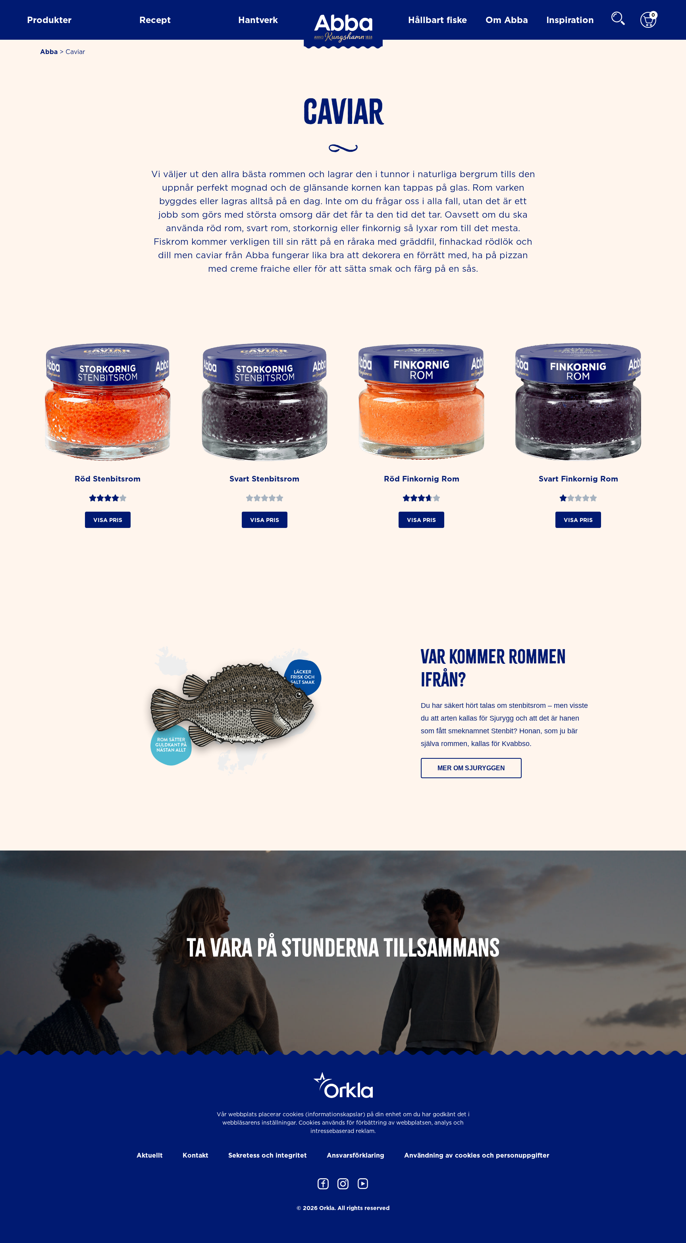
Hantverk (258, 20)
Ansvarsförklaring (355, 1155)
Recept (155, 20)
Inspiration (570, 20)
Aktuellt (150, 1155)
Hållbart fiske (437, 20)
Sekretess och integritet (267, 1155)
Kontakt (195, 1155)
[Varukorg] (648, 20)
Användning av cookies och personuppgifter (476, 1155)
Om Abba (507, 20)
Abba (49, 51)
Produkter (49, 20)
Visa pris (107, 520)
